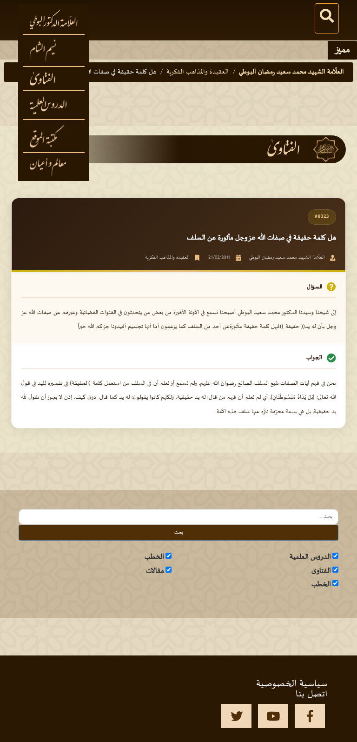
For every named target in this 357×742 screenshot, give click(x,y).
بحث (178, 532)
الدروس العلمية (310, 557)
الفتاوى (321, 571)
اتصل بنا (311, 694)
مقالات (155, 571)
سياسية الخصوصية (291, 683)
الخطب (154, 557)
